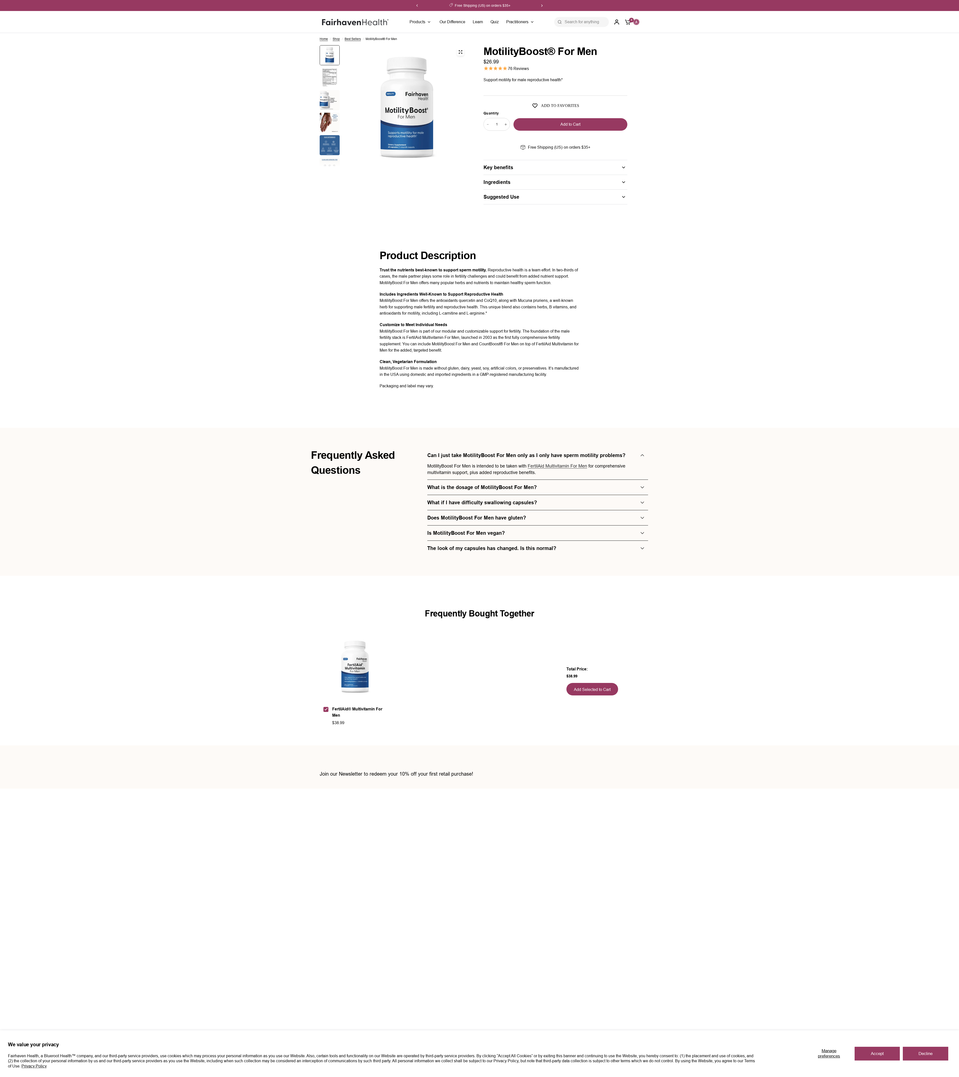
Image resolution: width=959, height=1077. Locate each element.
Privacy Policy (34, 1066)
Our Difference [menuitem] (452, 22)
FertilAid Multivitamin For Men (557, 466)
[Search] (559, 22)
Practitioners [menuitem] (517, 22)
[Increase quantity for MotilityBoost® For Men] (506, 124)
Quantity (491, 113)
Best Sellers (353, 39)
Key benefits (498, 167)
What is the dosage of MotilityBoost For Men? (482, 487)
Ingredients (496, 182)
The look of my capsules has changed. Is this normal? (491, 548)
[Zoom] (460, 52)
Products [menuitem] (417, 22)
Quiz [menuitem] (494, 22)
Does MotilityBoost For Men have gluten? (476, 518)
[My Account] (616, 22)
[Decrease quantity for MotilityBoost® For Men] (488, 124)
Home (324, 39)
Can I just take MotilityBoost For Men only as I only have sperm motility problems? (526, 455)
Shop (336, 39)
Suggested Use (501, 197)
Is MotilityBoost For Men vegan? (466, 533)
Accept (877, 1053)
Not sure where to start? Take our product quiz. (484, 5)
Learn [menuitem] (478, 22)
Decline (926, 1053)
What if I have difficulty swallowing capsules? (482, 502)
